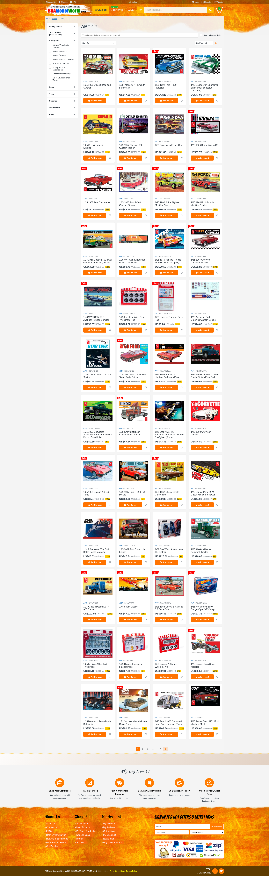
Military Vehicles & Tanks (61, 46)
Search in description (212, 35)
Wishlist (219, 2)
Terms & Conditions (117, 871)
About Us (52, 2)
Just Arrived (117, 8)
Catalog (102, 9)
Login (197, 2)
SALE (131, 10)
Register (208, 2)
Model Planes (60, 51)
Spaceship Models (62, 74)
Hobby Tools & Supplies (59, 68)
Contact (64, 2)
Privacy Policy (131, 871)
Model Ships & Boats (63, 59)
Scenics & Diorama (62, 63)
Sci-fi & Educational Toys (61, 79)
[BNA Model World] (68, 10)
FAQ (74, 2)
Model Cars (60, 55)
